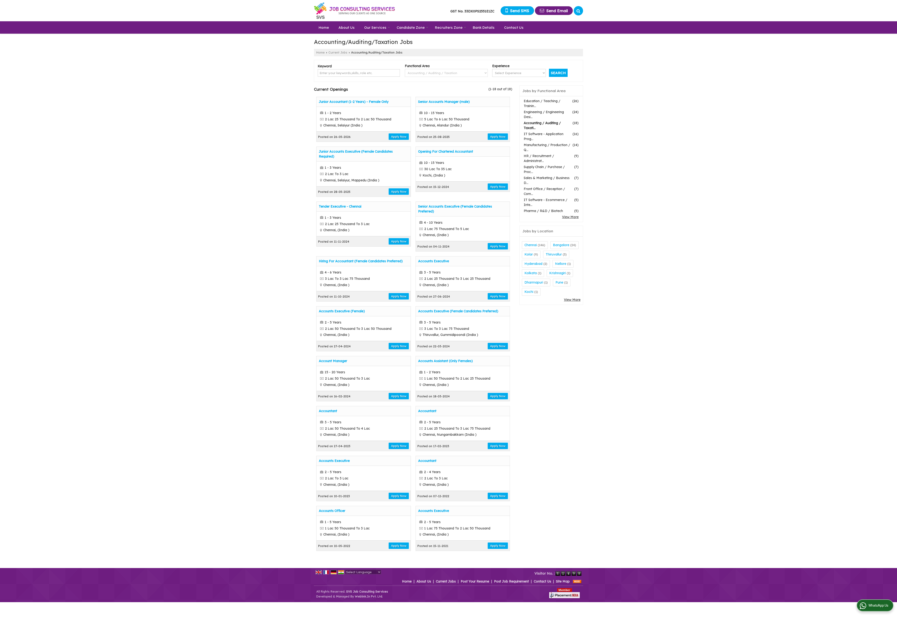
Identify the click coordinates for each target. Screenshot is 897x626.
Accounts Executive (433, 261)
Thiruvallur (554, 254)
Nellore (560, 264)
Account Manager (333, 361)
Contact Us (513, 27)
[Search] (578, 10)
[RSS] (577, 581)
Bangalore (561, 245)
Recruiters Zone (449, 27)
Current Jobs (337, 52)
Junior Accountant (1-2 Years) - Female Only (353, 102)
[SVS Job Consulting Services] (354, 10)
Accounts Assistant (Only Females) (445, 361)
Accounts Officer (332, 511)
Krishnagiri (557, 273)
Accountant (328, 411)
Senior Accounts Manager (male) (444, 102)
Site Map (563, 581)
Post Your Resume (475, 581)
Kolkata (530, 273)
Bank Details (484, 27)
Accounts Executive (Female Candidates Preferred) (458, 311)
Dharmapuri (533, 282)
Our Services (375, 27)
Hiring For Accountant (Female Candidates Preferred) (361, 261)
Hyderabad (533, 264)
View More (570, 217)
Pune (559, 282)
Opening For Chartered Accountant (445, 151)
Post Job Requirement (511, 581)
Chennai (530, 245)
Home (324, 27)
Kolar (528, 254)
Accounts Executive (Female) (342, 311)
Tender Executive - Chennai (340, 206)
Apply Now (398, 136)
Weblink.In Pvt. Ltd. (369, 596)
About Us (346, 27)
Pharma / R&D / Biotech (543, 211)
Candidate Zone (411, 27)
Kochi (528, 292)
